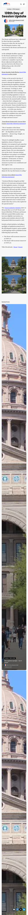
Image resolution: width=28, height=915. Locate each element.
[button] (24, 4)
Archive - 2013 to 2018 (10, 658)
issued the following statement (16, 124)
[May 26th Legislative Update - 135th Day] (14, 284)
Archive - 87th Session (13, 9)
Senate (20, 247)
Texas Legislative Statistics (12, 208)
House (15, 247)
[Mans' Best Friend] (14, 266)
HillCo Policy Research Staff (16, 20)
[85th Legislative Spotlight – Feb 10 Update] (14, 487)
